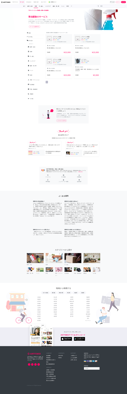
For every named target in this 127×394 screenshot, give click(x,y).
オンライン (88, 320)
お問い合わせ (74, 359)
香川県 (71, 316)
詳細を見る (80, 171)
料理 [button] (68, 6)
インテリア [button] (48, 6)
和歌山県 (72, 301)
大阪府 (75, 292)
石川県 (55, 299)
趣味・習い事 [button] (56, 6)
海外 (88, 318)
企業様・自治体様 (50, 369)
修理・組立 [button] (30, 6)
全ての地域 (45, 292)
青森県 (39, 299)
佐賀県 (88, 303)
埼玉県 (68, 292)
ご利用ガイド (74, 355)
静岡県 (55, 309)
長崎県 (88, 305)
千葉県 (39, 318)
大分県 (88, 309)
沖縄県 (88, 316)
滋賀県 (55, 316)
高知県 (88, 299)
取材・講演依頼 (50, 374)
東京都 (53, 292)
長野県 (55, 305)
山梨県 (55, 303)
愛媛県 (88, 297)
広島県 (71, 309)
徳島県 (71, 314)
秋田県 (39, 305)
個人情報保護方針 (50, 364)
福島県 (39, 309)
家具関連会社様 (50, 372)
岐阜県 (55, 307)
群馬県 (39, 316)
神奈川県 (61, 292)
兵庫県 (71, 297)
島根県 (71, 305)
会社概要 (48, 355)
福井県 (55, 301)
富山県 (55, 297)
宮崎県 (88, 312)
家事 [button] (36, 6)
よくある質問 (74, 357)
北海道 (39, 297)
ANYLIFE (60, 355)
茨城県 (39, 312)
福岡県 (88, 301)
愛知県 (55, 312)
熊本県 (88, 307)
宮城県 (39, 303)
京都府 (82, 292)
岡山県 (71, 307)
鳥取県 (71, 303)
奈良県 (71, 299)
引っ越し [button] (41, 6)
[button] (112, 2)
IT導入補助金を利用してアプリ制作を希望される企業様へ (51, 378)
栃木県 (39, 314)
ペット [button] (62, 6)
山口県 (71, 312)
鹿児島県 (88, 314)
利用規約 (48, 357)
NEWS (60, 357)
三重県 (55, 314)
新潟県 (39, 320)
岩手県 (39, 301)
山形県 (39, 307)
